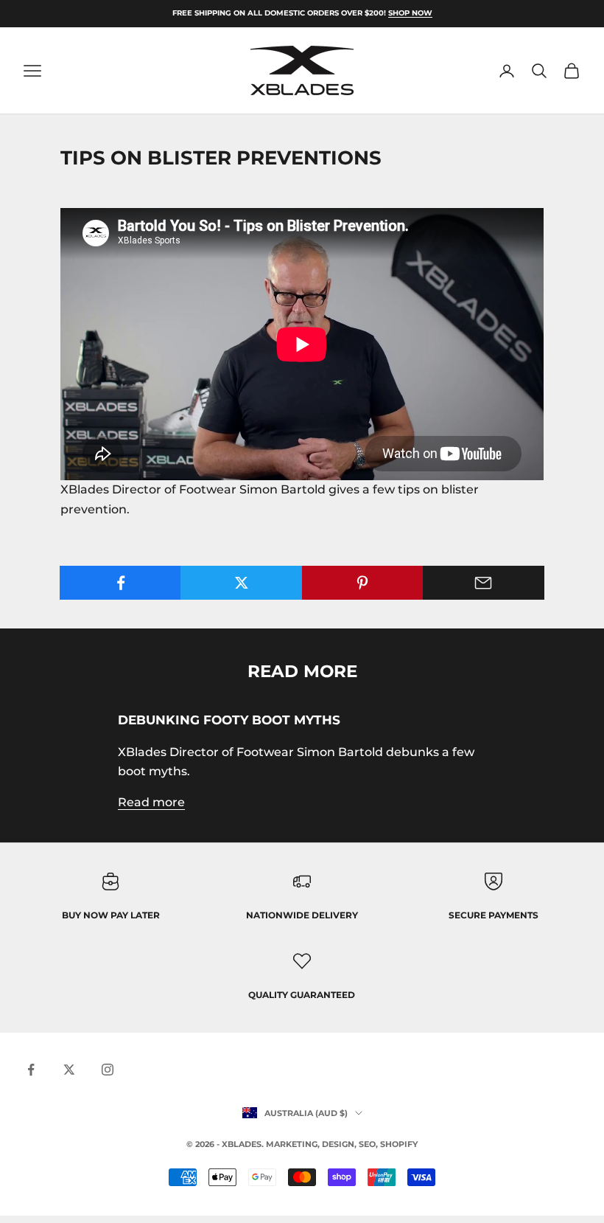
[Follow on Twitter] (69, 1069)
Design (338, 1144)
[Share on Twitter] (241, 583)
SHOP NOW (410, 13)
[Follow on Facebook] (31, 1069)
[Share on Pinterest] (363, 583)
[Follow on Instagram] (107, 1069)
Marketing (291, 1144)
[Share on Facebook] (120, 583)
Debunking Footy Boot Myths (229, 720)
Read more (151, 802)
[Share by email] (484, 583)
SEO (367, 1144)
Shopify (399, 1144)
